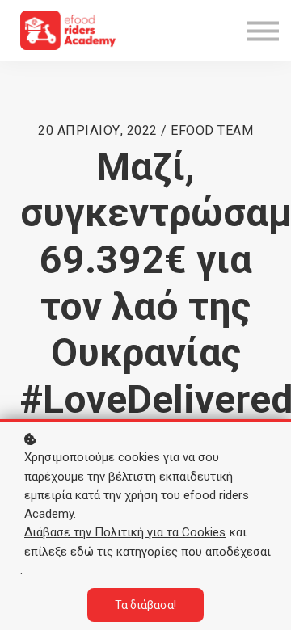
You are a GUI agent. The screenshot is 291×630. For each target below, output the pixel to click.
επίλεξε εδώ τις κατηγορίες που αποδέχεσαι (147, 551)
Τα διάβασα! (145, 604)
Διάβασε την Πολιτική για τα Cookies (125, 532)
